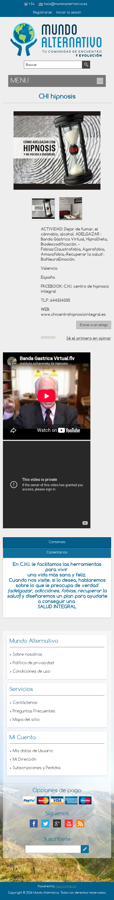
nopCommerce (66, 886)
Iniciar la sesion (68, 12)
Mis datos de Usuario (33, 751)
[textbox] (53, 65)
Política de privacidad (33, 663)
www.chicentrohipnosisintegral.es (73, 314)
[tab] (57, 542)
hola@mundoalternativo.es (65, 4)
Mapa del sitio (26, 720)
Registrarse (42, 12)
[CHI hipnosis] (43, 208)
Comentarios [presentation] (57, 552)
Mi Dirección (24, 759)
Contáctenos (25, 703)
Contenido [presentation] (57, 542)
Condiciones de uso (31, 672)
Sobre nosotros (27, 655)
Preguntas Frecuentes (34, 711)
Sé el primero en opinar (88, 338)
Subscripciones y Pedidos (37, 768)
